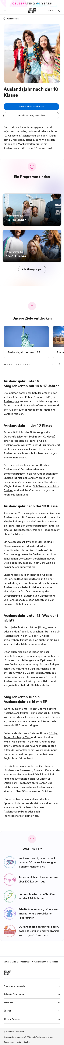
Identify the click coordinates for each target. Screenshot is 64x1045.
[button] (5, 10)
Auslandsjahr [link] (40, 962)
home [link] (6, 962)
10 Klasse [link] (53, 962)
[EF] (32, 10)
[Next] (59, 364)
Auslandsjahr (13, 18)
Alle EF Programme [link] (21, 962)
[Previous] (53, 364)
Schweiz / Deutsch (15, 1031)
